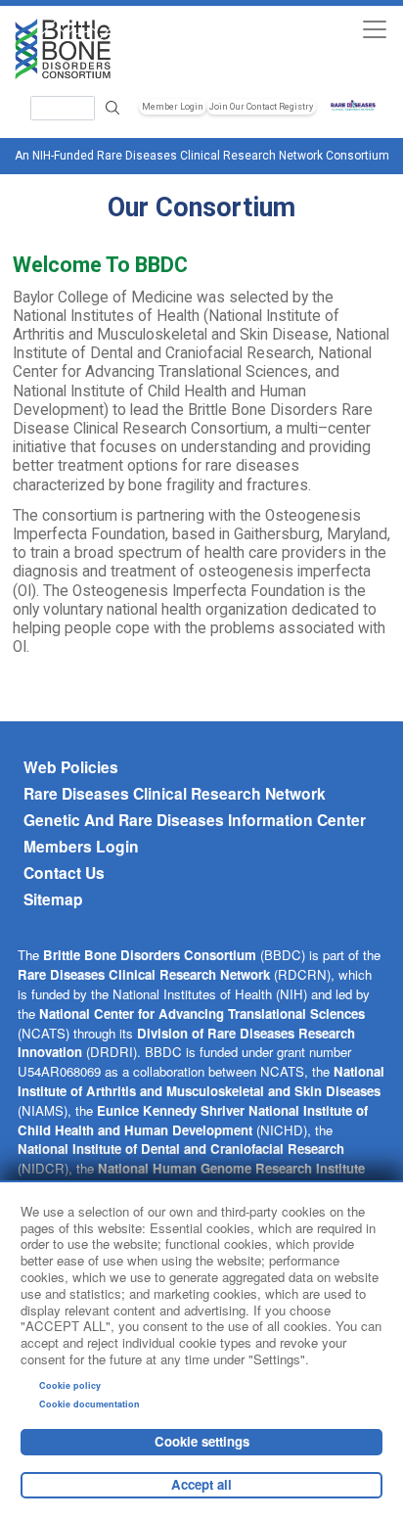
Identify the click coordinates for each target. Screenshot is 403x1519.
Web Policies (70, 767)
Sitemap (53, 899)
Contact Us (64, 873)
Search (112, 108)
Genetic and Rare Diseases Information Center (194, 820)
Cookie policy (70, 1385)
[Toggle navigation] (374, 29)
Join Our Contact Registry (261, 107)
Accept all (201, 1484)
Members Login (81, 846)
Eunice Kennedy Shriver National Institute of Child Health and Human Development (193, 1120)
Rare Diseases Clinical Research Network (174, 794)
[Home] (107, 49)
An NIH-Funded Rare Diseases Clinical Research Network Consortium (202, 155)
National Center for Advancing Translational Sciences (202, 1013)
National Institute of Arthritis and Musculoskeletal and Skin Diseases (201, 1081)
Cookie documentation (89, 1404)
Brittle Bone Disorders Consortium (149, 954)
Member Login (172, 107)
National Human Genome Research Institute (231, 1168)
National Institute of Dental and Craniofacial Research (181, 1148)
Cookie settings (202, 1441)
